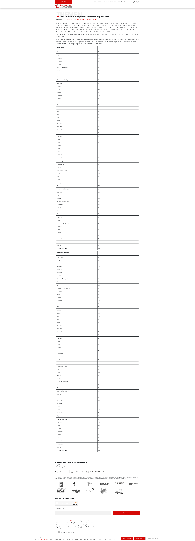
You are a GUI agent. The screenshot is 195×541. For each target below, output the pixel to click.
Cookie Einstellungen (153, 538)
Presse (111, 2)
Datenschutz (43, 539)
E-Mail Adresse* (60, 508)
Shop (130, 6)
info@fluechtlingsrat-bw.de (97, 472)
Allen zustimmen (127, 538)
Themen (107, 6)
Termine (101, 6)
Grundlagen (113, 6)
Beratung (106, 2)
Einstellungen (111, 539)
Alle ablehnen (139, 538)
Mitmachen (136, 6)
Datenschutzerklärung (68, 521)
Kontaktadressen (123, 6)
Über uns (95, 6)
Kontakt (100, 2)
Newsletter (117, 2)
